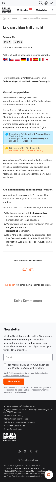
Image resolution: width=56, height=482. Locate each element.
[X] (31, 451)
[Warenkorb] (51, 2)
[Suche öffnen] (40, 2)
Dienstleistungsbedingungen (14, 392)
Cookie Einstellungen (13, 429)
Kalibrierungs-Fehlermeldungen (35, 18)
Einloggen (10, 284)
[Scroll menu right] (53, 10)
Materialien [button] (41, 10)
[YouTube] (36, 451)
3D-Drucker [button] (24, 9)
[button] (5, 59)
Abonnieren (13, 381)
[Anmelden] (46, 2)
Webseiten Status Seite (14, 425)
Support (14, 18)
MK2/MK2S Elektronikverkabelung (26, 150)
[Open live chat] (49, 474)
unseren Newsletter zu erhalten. (16, 375)
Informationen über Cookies (15, 418)
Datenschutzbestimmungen (35, 390)
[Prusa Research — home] (6, 10)
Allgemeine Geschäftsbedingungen (19, 406)
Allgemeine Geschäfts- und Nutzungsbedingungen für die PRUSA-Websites (27, 410)
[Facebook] (19, 451)
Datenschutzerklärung (13, 415)
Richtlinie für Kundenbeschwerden (19, 422)
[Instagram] (25, 451)
